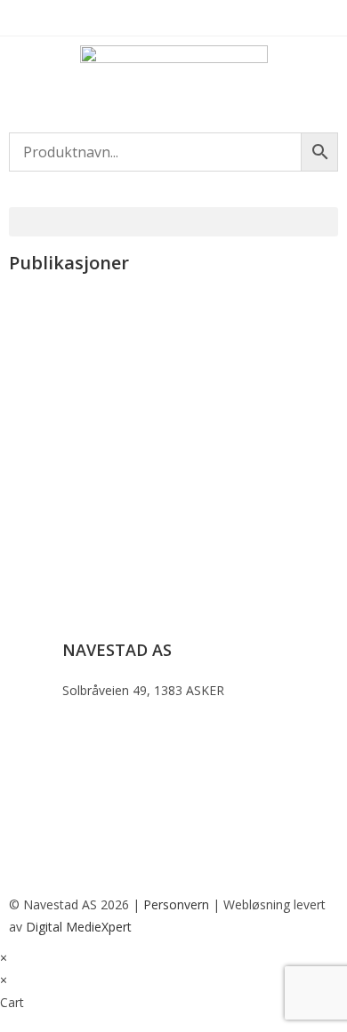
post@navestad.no (116, 792)
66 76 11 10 (96, 730)
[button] (173, 221)
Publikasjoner (64, 298)
